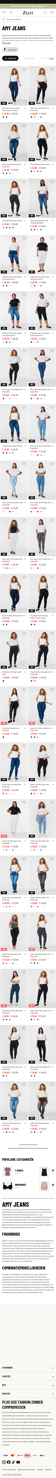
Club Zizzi (6, 1376)
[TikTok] (13, 1462)
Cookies (40, 1469)
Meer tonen (6, 43)
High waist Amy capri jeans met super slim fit (12, 278)
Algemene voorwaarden (26, 1469)
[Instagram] (4, 1462)
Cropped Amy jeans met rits (40, 164)
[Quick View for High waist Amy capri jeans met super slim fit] (25, 276)
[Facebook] (8, 1462)
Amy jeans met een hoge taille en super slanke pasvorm (11, 109)
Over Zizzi (6, 1393)
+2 (16, 793)
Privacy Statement (9, 1469)
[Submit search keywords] (3, 19)
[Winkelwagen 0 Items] (51, 12)
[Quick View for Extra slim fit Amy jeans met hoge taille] (25, 1010)
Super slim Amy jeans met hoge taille (39, 109)
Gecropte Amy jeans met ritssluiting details (39, 221)
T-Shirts (18, 1171)
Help (4, 1385)
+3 (16, 398)
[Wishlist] (24, 69)
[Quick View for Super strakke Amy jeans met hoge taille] (25, 615)
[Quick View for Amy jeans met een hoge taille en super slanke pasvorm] (25, 108)
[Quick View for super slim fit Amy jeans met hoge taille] (53, 728)
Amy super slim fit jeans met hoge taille (12, 390)
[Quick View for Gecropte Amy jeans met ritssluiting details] (53, 220)
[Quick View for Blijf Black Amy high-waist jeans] (25, 672)
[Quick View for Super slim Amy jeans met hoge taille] (53, 108)
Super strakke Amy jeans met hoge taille (12, 616)
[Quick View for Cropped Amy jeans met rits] (53, 164)
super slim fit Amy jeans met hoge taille (40, 729)
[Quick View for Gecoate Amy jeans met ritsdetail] (25, 728)
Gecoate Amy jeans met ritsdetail (10, 729)
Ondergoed (18, 1186)
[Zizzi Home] (28, 12)
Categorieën (7, 1367)
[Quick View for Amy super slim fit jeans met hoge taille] (25, 389)
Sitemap (48, 1469)
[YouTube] (18, 1462)
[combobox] (28, 19)
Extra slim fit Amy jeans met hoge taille (12, 1011)
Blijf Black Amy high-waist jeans (11, 673)
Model (51, 58)
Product (43, 58)
